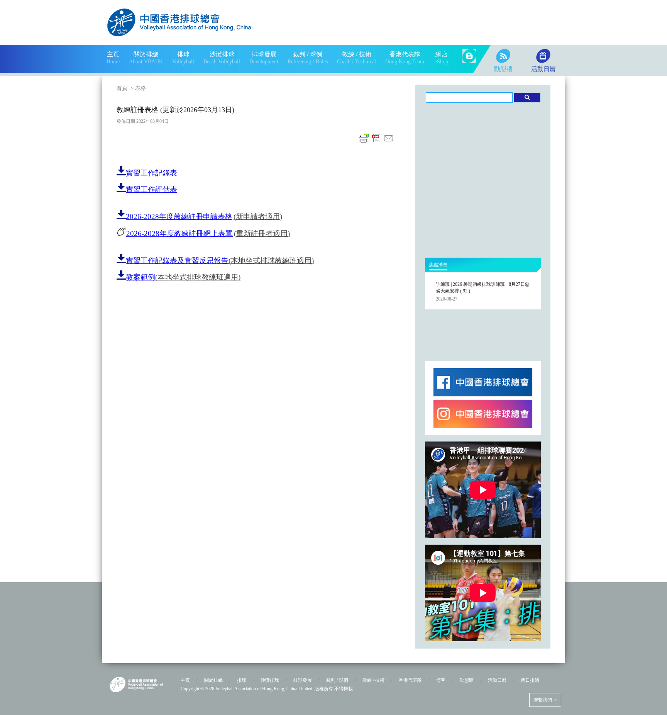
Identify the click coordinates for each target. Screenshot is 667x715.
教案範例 (140, 277)
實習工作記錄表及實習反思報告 (177, 260)
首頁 (122, 88)
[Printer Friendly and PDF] (376, 142)
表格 (140, 88)
